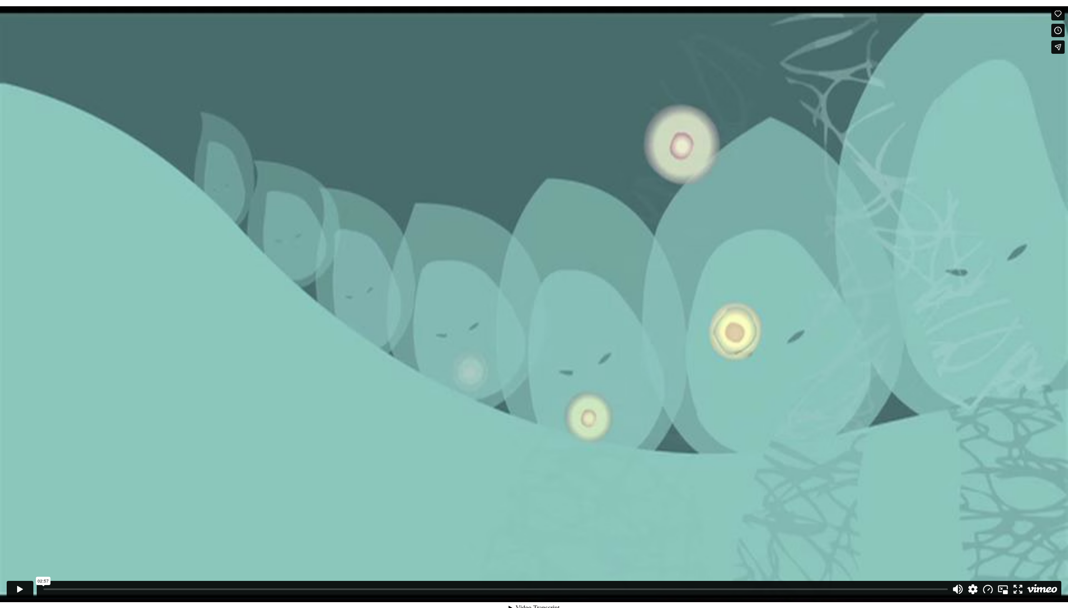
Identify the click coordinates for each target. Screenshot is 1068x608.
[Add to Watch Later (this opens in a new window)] (1058, 30)
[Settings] (973, 589)
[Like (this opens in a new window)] (1058, 13)
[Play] (20, 589)
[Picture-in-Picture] (1003, 589)
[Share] (1058, 47)
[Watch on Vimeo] (1042, 589)
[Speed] (988, 589)
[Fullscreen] (1018, 589)
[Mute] (958, 589)
